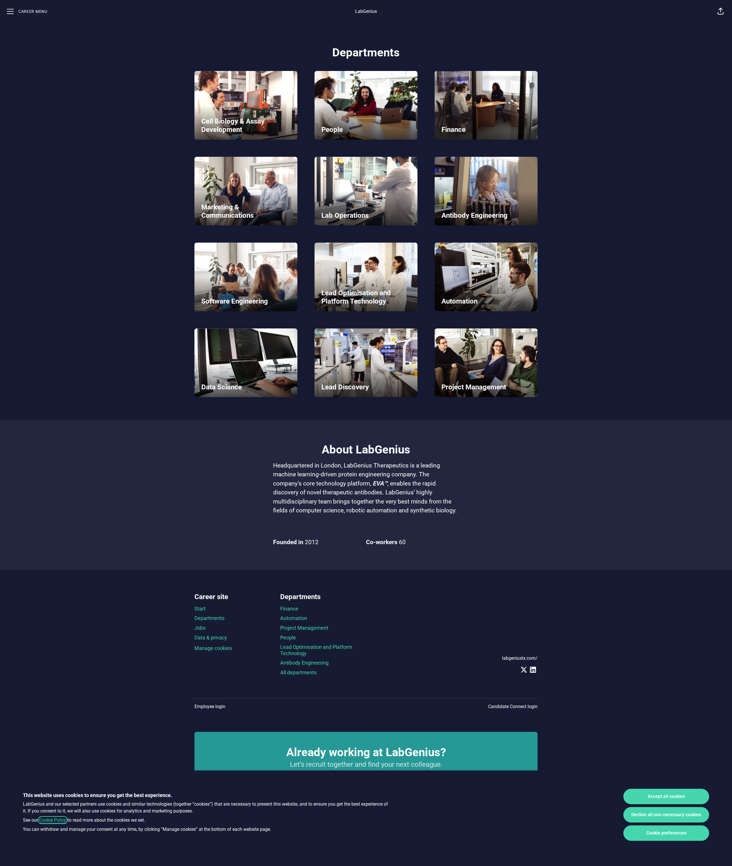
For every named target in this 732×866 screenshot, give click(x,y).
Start (200, 609)
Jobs (200, 628)
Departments (209, 618)
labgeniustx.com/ (520, 658)
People (288, 638)
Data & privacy (210, 638)
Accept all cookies (666, 796)
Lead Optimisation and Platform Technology (316, 650)
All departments (298, 672)
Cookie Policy (52, 820)
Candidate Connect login (513, 706)
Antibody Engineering (304, 663)
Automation (293, 618)
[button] (721, 11)
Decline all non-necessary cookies (666, 814)
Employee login (209, 706)
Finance (289, 609)
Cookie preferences (666, 833)
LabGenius (366, 11)
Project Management (304, 628)
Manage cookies (213, 648)
